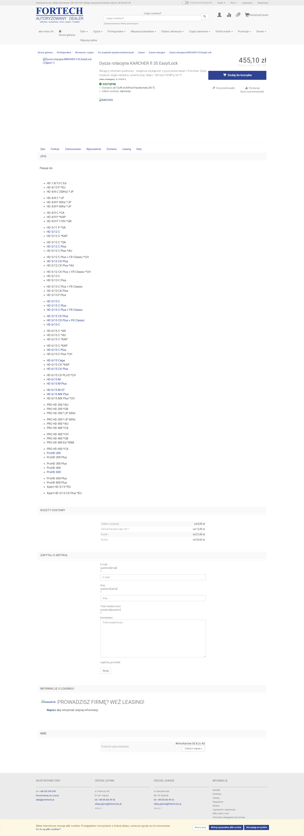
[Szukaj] (205, 17)
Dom (83, 31)
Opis (42, 149)
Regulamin (218, 802)
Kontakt (216, 790)
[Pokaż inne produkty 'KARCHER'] (106, 100)
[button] (221, 2)
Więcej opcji (200, 827)
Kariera (216, 806)
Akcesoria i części (84, 52)
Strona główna (45, 52)
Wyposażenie (93, 149)
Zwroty (216, 798)
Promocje (243, 31)
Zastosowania (73, 149)
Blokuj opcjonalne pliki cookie (226, 827)
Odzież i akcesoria (171, 31)
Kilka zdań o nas (221, 813)
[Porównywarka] (228, 14)
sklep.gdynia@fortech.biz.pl (108, 804)
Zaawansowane (111, 23)
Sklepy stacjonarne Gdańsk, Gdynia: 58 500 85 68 (107, 3)
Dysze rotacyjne (157, 52)
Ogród (97, 31)
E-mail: (108, 566)
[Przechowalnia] (238, 14)
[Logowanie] (219, 14)
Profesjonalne (116, 31)
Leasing (126, 149)
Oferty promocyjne (129, 23)
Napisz (51, 710)
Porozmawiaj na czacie (47, 795)
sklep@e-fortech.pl (45, 800)
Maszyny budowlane (142, 31)
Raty (139, 149)
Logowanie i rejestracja (224, 809)
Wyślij (106, 670)
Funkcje (55, 149)
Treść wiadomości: (110, 608)
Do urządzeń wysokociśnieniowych (116, 52)
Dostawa (112, 149)
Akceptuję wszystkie (256, 827)
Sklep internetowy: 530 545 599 (68, 3)
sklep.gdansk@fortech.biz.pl (167, 804)
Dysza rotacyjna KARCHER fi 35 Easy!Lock (190, 52)
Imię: (108, 587)
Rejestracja (263, 3)
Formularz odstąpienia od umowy (229, 817)
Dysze (141, 52)
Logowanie (247, 3)
